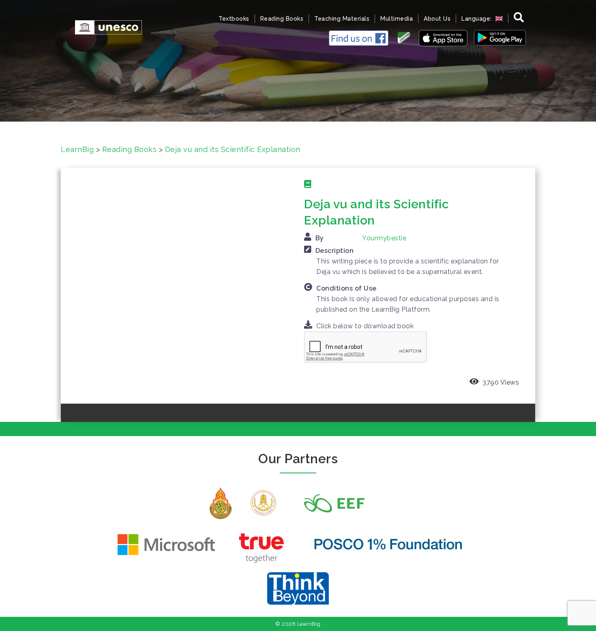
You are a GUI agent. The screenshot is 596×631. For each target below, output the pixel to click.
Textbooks (234, 18)
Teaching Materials (341, 18)
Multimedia (396, 18)
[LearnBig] (104, 26)
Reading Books (282, 18)
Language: (477, 18)
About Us (437, 18)
